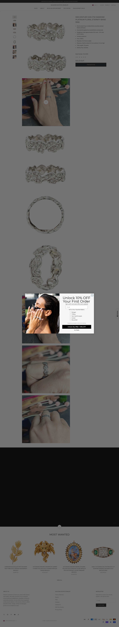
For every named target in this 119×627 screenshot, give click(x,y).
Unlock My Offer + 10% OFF (77, 327)
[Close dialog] (92, 295)
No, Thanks (76, 330)
